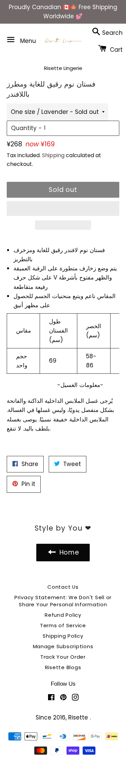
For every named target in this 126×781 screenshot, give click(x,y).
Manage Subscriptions (63, 646)
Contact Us (63, 586)
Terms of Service (63, 625)
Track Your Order (63, 656)
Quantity (24, 128)
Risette (79, 717)
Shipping (53, 155)
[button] (63, 208)
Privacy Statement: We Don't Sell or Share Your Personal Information (63, 601)
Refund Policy (63, 614)
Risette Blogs (63, 667)
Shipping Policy (63, 635)
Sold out (63, 189)
